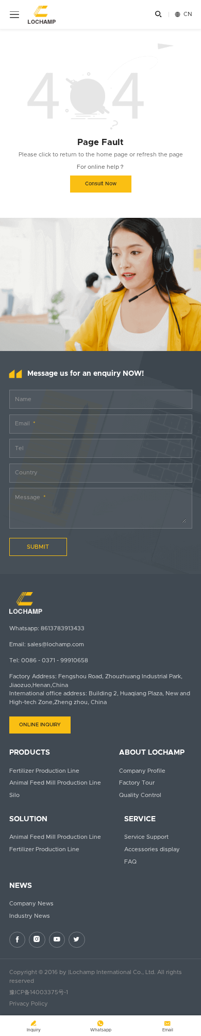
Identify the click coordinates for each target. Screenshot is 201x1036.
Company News (31, 903)
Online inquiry (40, 724)
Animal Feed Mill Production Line (55, 783)
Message (27, 497)
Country (26, 472)
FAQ (130, 862)
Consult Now (100, 183)
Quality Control (140, 795)
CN (183, 14)
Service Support (146, 837)
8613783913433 (63, 628)
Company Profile (142, 771)
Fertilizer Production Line (44, 771)
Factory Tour (137, 783)
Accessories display (152, 849)
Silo (14, 795)
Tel (19, 448)
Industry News (29, 916)
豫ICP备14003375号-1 (38, 992)
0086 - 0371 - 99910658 (54, 660)
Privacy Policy (28, 1004)
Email (22, 423)
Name (23, 399)
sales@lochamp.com (55, 644)
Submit (38, 547)
